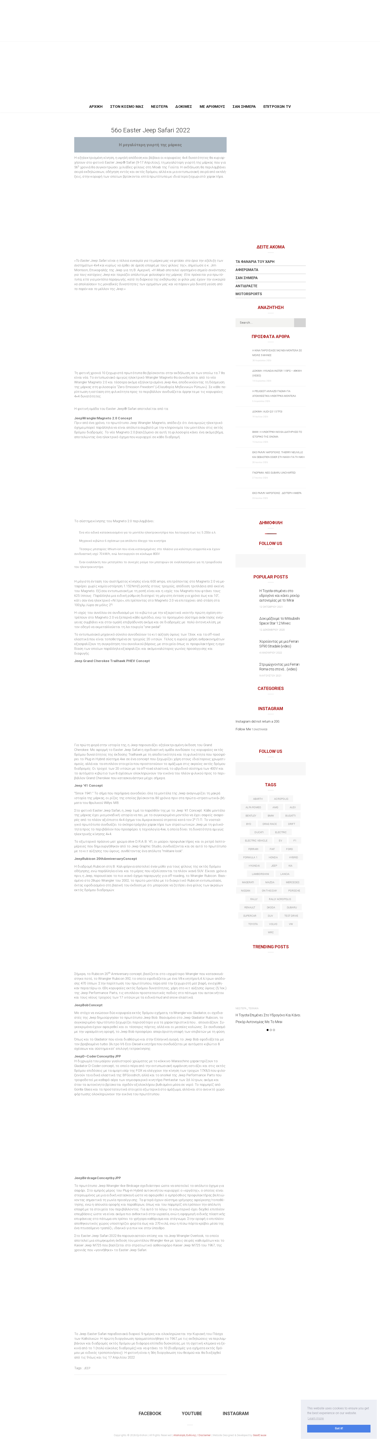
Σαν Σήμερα (244, 106)
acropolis (281, 798)
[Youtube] (270, 561)
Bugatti (290, 815)
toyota (253, 924)
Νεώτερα (159, 106)
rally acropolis (280, 899)
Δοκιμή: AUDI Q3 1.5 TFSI (267, 411)
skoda (271, 907)
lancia (284, 874)
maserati (248, 882)
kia (291, 865)
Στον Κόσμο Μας (127, 106)
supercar (249, 915)
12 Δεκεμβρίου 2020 (272, 629)
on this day (269, 890)
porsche (294, 890)
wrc (271, 932)
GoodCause (259, 1435)
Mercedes (292, 882)
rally (253, 899)
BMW (271, 815)
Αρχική (96, 106)
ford (289, 849)
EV (280, 840)
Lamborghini (260, 874)
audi (293, 807)
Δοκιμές (183, 106)
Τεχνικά (253, 1008)
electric (281, 832)
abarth (258, 798)
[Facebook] (262, 561)
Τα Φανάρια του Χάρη (255, 262)
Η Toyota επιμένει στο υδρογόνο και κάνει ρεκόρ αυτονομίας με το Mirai (279, 595)
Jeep (87, 1368)
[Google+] (262, 769)
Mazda (269, 882)
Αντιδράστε (246, 286)
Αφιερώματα (247, 270)
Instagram (236, 1413)
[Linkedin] (270, 769)
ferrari (253, 849)
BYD (248, 823)
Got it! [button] (339, 1428)
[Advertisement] (190, 71)
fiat (272, 849)
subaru (292, 907)
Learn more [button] (316, 1418)
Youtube (192, 1413)
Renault (249, 907)
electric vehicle (256, 840)
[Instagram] (279, 561)
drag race (270, 823)
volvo (273, 924)
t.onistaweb (259, 729)
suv (270, 915)
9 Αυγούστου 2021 (270, 675)
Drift (291, 823)
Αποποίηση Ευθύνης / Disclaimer (192, 1435)
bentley (251, 815)
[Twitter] (253, 769)
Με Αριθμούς (212, 106)
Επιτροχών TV (277, 106)
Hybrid (293, 857)
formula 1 (250, 857)
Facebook (150, 1413)
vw (291, 924)
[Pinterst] (296, 769)
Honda (273, 857)
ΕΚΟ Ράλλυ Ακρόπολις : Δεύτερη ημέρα (276, 493)
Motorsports (249, 294)
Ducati (259, 832)
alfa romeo (253, 807)
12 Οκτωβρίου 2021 (271, 606)
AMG (275, 807)
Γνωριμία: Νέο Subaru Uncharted (274, 472)
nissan (245, 890)
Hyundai (254, 865)
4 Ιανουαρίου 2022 (270, 652)
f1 (295, 840)
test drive (291, 915)
